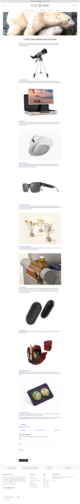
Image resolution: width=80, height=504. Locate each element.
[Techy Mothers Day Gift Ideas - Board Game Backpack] (40, 368)
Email (20, 444)
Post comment (23, 460)
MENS (26, 10)
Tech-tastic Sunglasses (25, 204)
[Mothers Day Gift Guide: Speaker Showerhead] (40, 160)
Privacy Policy (46, 487)
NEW (22, 10)
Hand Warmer (23, 330)
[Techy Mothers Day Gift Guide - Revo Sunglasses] (40, 202)
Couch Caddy (23, 287)
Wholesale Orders (33, 485)
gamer (8, 479)
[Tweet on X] (21, 424)
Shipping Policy (46, 480)
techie (22, 479)
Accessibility (45, 483)
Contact (45, 478)
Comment (21, 449)
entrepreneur (16, 479)
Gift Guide (23, 427)
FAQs (44, 477)
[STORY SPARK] (40, 6)
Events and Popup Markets (35, 480)
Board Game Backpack (24, 370)
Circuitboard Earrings (24, 412)
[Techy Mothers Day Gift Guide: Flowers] (40, 244)
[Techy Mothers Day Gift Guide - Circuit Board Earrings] (40, 410)
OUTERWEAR (42, 10)
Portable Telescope (23, 79)
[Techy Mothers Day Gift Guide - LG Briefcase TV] (40, 117)
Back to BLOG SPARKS (40, 430)
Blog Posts (32, 482)
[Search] (3, 5)
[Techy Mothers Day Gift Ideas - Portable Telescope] (40, 78)
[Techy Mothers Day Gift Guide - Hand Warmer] (40, 327)
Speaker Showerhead (24, 163)
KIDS (37, 10)
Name (20, 438)
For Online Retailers (34, 487)
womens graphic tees (23, 418)
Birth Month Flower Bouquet (25, 246)
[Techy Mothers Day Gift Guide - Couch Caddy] (40, 284)
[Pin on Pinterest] (24, 424)
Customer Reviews (34, 478)
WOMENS (31, 10)
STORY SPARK (8, 500)
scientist (12, 479)
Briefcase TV (22, 121)
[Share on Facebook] (23, 424)
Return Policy (45, 482)
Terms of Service (46, 485)
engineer (5, 479)
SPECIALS (57, 10)
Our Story (32, 477)
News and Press (33, 483)
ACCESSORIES (50, 10)
